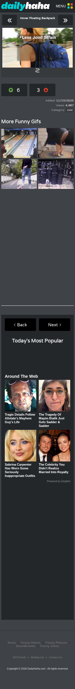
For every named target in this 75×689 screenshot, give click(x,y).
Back (22, 325)
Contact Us (55, 657)
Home (12, 642)
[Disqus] (37, 247)
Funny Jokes (49, 646)
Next (53, 325)
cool (69, 110)
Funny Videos (31, 642)
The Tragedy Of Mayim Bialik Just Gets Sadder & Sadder (51, 420)
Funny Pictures (56, 642)
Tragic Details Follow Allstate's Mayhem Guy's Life (20, 418)
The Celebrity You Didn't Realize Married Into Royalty (53, 468)
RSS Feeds (19, 657)
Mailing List (37, 657)
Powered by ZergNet (58, 481)
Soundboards (25, 646)
